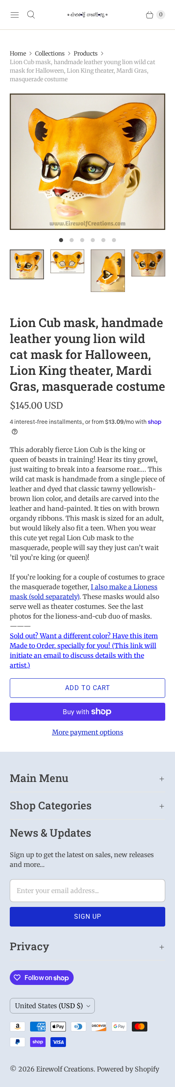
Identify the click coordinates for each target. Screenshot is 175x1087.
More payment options (87, 732)
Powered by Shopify (128, 1069)
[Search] (31, 15)
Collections (50, 53)
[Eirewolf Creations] (87, 15)
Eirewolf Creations (65, 1069)
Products (86, 53)
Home (18, 53)
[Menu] (15, 15)
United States (49, 1006)
